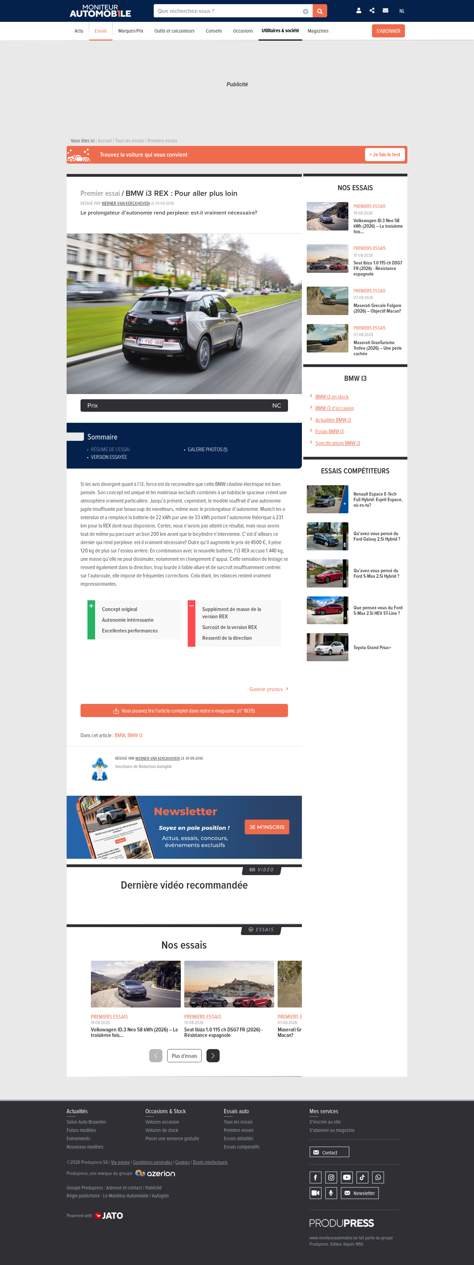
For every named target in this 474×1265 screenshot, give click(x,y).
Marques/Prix (130, 30)
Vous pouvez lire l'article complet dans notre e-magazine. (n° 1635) (187, 710)
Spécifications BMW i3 (337, 443)
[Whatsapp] (378, 1177)
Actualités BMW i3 (333, 420)
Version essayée (109, 457)
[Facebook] (316, 1177)
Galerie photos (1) (207, 449)
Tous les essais (238, 1121)
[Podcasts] (331, 1193)
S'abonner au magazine (332, 1130)
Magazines (318, 30)
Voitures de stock (161, 1130)
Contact (329, 1152)
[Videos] (316, 1193)
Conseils (214, 30)
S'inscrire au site (325, 1121)
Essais (101, 30)
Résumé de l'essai (110, 449)
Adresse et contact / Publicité (134, 1187)
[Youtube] (347, 1177)
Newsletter (364, 1193)
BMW (120, 735)
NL (402, 11)
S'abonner (388, 31)
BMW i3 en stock (332, 396)
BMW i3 (135, 735)
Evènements (78, 1138)
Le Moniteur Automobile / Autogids (136, 1195)
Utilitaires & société (280, 30)
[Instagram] (331, 1177)
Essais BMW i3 (329, 431)
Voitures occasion (162, 1121)
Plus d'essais (184, 1055)
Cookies (182, 1162)
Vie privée (120, 1162)
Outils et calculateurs (174, 30)
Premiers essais (239, 1130)
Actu (79, 30)
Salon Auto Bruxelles (86, 1121)
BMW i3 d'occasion (334, 408)
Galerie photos (266, 689)
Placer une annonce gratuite (172, 1138)
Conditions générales (152, 1162)
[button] (213, 1055)
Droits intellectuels (210, 1162)
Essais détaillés (238, 1138)
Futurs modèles (81, 1130)
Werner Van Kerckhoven (126, 203)
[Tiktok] (362, 1177)
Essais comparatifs (242, 1146)
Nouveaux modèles (85, 1146)
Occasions (243, 30)
